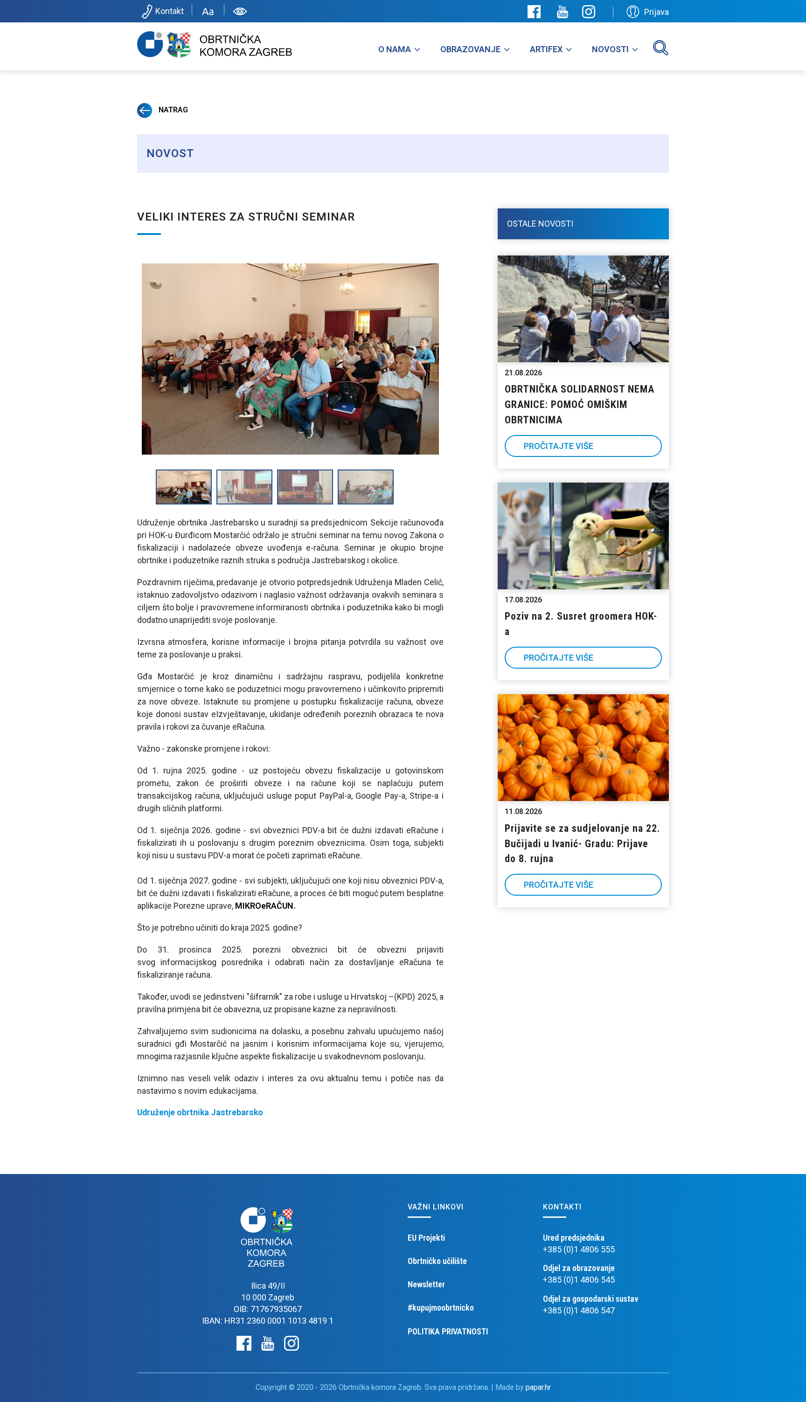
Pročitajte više (558, 446)
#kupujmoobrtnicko (441, 1307)
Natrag (172, 109)
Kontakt (169, 11)
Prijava (656, 12)
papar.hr (538, 1387)
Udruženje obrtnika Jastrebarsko (200, 1112)
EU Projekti (426, 1238)
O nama (394, 49)
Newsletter (426, 1284)
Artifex (546, 49)
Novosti (610, 49)
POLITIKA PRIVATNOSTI (448, 1331)
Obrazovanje (470, 49)
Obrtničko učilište (437, 1261)
